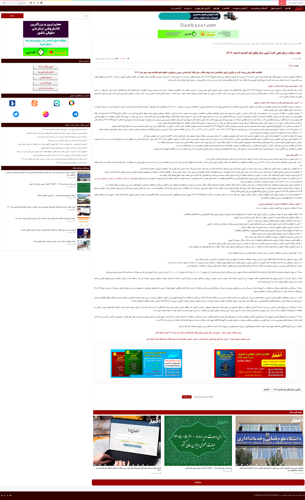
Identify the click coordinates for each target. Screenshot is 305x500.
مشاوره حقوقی (276, 8)
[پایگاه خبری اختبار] (298, 8)
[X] (38, 2)
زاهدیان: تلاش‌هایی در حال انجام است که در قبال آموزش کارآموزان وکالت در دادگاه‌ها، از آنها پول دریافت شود (52, 144)
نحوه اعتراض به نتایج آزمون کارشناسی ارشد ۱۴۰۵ (71, 162)
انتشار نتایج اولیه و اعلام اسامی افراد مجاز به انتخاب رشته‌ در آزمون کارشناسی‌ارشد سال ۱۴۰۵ (45, 218)
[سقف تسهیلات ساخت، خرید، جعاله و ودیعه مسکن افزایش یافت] (83, 245)
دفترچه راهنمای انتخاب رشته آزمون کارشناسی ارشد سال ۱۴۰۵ (67, 140)
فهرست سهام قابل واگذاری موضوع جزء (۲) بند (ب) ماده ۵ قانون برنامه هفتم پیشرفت (59, 155)
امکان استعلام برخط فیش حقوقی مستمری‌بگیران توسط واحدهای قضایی (63, 148)
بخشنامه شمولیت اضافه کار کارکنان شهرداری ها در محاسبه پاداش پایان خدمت (61, 136)
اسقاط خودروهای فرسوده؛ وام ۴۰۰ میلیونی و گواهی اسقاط (56, 195)
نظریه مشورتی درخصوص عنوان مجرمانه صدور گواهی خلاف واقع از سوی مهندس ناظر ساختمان (56, 133)
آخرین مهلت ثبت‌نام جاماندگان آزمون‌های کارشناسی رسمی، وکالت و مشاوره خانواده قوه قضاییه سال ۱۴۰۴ (128, 469)
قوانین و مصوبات (239, 8)
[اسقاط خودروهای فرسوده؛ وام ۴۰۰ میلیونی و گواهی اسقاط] (83, 199)
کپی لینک (187, 397)
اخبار (225, 8)
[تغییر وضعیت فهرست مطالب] (289, 66)
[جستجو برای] (4, 3)
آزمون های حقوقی (202, 8)
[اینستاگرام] (34, 2)
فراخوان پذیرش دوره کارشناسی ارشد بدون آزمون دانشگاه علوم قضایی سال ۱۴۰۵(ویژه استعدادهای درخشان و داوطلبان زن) (271, 469)
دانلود (215, 8)
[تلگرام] (30, 2)
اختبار (266, 389)
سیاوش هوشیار (291, 495)
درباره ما (187, 8)
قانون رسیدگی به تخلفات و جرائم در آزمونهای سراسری (114, 178)
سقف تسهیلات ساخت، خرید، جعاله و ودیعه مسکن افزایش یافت (54, 241)
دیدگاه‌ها (198, 482)
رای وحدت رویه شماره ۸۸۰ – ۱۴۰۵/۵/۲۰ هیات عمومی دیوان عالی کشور (208, 468)
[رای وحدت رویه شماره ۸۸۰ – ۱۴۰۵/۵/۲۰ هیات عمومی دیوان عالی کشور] (198, 441)
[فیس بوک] (41, 2)
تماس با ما (175, 8)
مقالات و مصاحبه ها (259, 8)
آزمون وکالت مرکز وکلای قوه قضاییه (271, 43)
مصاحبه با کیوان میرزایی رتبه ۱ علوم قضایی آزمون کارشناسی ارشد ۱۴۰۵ (64, 129)
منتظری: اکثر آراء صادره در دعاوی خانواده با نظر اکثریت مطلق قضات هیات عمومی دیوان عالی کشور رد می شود (51, 151)
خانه (286, 8)
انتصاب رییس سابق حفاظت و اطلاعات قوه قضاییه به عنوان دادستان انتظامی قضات (48, 230)
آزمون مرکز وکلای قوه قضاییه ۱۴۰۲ (286, 389)
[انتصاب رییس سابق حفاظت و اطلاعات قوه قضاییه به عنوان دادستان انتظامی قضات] (83, 234)
